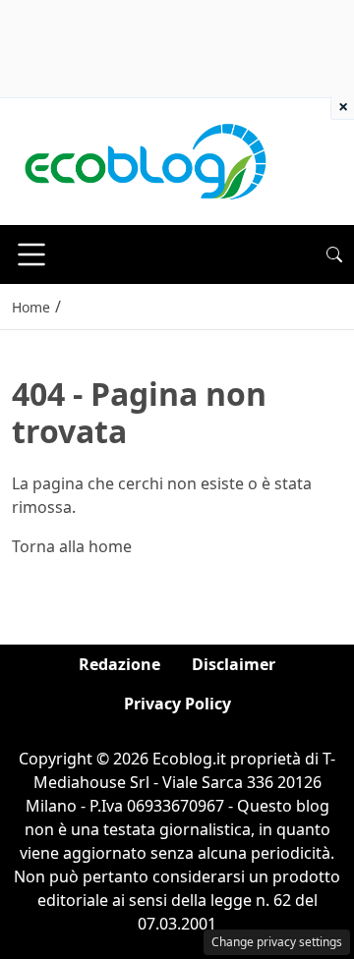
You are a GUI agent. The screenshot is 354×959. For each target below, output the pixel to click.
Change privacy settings (276, 941)
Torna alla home (72, 546)
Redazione (119, 664)
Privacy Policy (177, 703)
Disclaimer (233, 664)
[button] (334, 254)
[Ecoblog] (144, 160)
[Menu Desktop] (31, 254)
